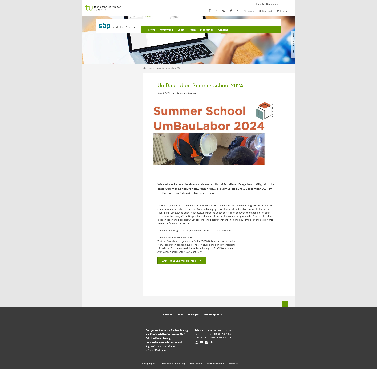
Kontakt (223, 29)
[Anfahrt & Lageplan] (216, 10)
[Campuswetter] (224, 10)
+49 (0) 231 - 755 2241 (219, 330)
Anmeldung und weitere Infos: (179, 260)
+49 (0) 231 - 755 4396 (219, 334)
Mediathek (206, 29)
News (151, 29)
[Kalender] (209, 10)
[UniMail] (238, 10)
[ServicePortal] (231, 10)
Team (192, 29)
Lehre (181, 29)
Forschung (166, 29)
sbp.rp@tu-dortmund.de (217, 337)
